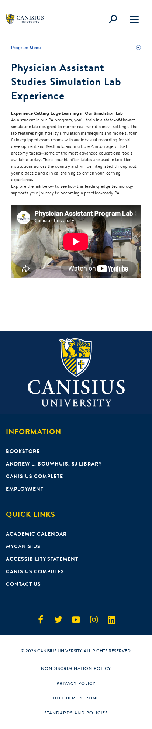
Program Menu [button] (26, 47)
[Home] (28, 19)
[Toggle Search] (113, 19)
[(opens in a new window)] (40, 619)
